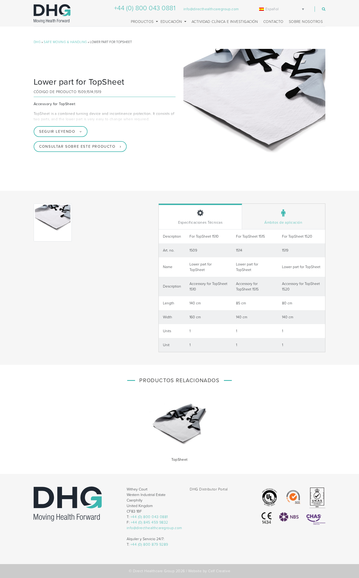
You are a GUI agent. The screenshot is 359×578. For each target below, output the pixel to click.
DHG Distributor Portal (209, 489)
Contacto (273, 21)
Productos (143, 21)
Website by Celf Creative (209, 571)
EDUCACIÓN (172, 21)
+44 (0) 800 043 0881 (145, 8)
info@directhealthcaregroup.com (211, 9)
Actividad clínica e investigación (225, 21)
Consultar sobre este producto (77, 146)
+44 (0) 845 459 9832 (149, 522)
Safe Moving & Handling (65, 42)
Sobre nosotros (306, 21)
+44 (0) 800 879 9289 (149, 544)
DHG (37, 42)
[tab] (200, 216)
